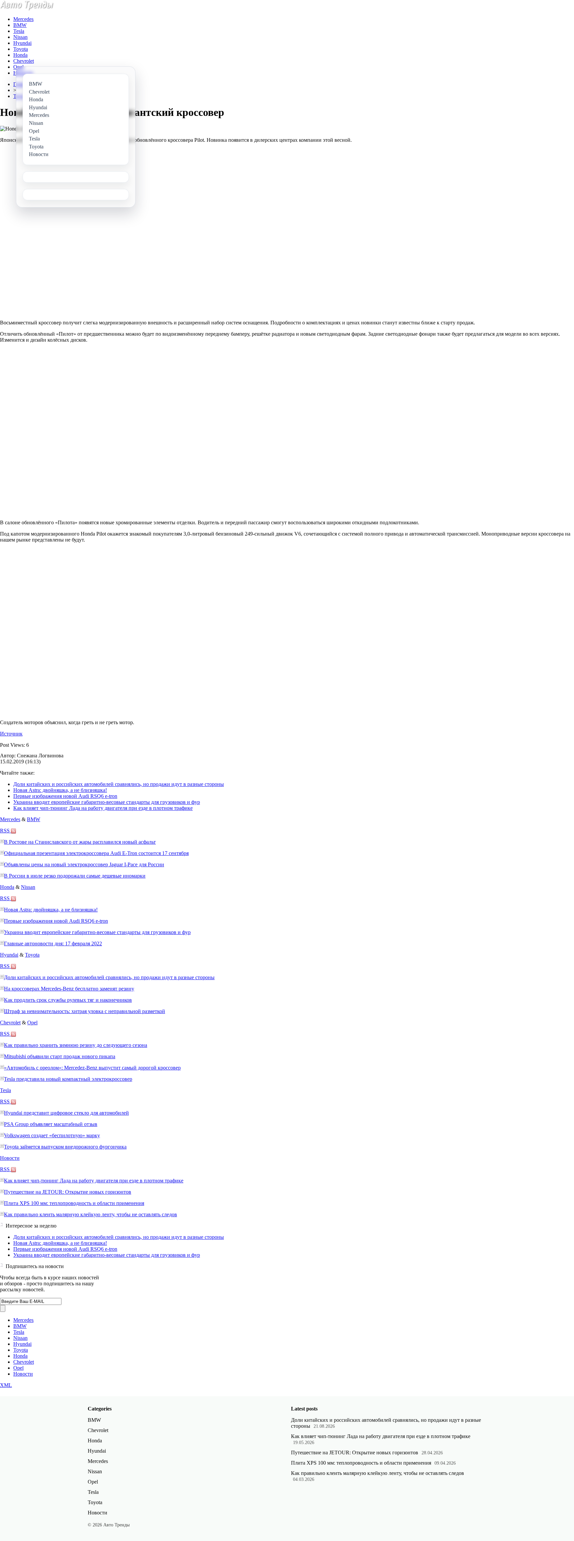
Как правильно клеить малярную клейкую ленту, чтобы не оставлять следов (90, 1214)
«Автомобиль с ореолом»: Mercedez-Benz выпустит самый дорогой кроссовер (92, 1067)
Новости (10, 1158)
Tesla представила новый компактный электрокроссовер (68, 1079)
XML (6, 1385)
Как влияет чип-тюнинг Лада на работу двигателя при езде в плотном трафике (103, 808)
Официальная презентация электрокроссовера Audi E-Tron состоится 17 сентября (96, 853)
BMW (20, 25)
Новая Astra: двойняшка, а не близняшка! (60, 790)
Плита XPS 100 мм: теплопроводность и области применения (74, 1203)
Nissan (20, 37)
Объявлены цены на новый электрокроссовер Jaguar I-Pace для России (84, 864)
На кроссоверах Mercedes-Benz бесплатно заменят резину (69, 988)
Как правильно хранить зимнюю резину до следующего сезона (75, 1045)
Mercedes (23, 19)
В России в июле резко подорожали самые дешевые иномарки (74, 876)
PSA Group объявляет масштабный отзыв (50, 1124)
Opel (18, 67)
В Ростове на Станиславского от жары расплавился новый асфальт (80, 842)
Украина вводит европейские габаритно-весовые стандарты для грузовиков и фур (106, 802)
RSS (5, 830)
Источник (11, 733)
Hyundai (22, 43)
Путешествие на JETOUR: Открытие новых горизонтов (67, 1192)
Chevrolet (23, 61)
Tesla (18, 31)
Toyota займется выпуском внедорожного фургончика (65, 1147)
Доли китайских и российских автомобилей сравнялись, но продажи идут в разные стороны (118, 784)
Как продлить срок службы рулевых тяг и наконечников (68, 1000)
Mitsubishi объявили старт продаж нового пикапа (59, 1056)
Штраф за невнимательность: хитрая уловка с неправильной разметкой (84, 1011)
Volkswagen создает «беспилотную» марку (52, 1135)
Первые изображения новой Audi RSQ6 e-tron (65, 796)
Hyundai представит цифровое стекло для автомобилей (66, 1113)
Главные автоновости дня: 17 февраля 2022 (53, 943)
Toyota (20, 49)
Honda (20, 55)
